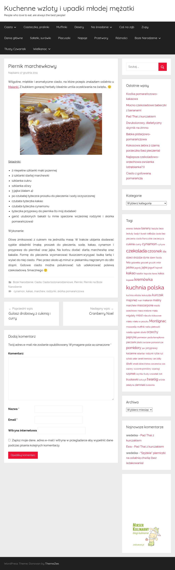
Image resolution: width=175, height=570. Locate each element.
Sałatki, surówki (40, 38)
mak (140, 300)
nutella (129, 332)
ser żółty (157, 359)
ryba (156, 353)
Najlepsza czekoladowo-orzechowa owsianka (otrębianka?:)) (142, 162)
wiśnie (162, 380)
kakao (29, 291)
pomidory (133, 348)
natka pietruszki (152, 327)
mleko (129, 321)
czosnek (154, 251)
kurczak (157, 295)
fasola (159, 257)
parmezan (142, 337)
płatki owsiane (144, 342)
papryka (131, 337)
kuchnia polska (145, 287)
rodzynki (51, 291)
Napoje (82, 38)
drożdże (137, 257)
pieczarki (131, 342)
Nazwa (13, 409)
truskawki (132, 379)
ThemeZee (52, 563)
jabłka (130, 267)
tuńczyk (142, 380)
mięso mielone (144, 311)
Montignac (157, 321)
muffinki (141, 327)
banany (146, 228)
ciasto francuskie (144, 238)
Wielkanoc (40, 49)
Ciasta (8, 27)
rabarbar (141, 353)
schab (129, 359)
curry (138, 244)
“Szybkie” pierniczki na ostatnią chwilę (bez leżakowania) (146, 458)
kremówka (143, 279)
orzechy (152, 332)
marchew (39, 291)
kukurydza (146, 295)
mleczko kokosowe (152, 316)
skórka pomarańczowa (70, 291)
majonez (131, 300)
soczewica (156, 364)
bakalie (137, 228)
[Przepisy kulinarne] (146, 546)
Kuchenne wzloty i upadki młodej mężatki (69, 8)
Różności (121, 38)
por (143, 348)
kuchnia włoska (133, 295)
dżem (152, 257)
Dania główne (13, 38)
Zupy (145, 27)
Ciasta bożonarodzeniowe (58, 282)
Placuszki (64, 38)
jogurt (151, 267)
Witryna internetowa (22, 430)
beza (161, 228)
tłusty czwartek (151, 374)
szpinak (131, 373)
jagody (137, 268)
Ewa (129, 446)
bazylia (154, 228)
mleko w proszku (141, 321)
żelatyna (130, 385)
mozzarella (131, 327)
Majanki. (13, 87)
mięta (155, 311)
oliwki (143, 332)
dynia (146, 257)
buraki (143, 234)
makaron (147, 300)
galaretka (135, 262)
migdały (130, 315)
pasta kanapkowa (155, 337)
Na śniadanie (100, 27)
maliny (157, 300)
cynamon (19, 291)
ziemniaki (140, 385)
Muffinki (61, 27)
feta (128, 262)
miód (139, 315)
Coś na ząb (126, 27)
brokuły (129, 234)
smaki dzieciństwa (141, 364)
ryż (161, 353)
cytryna (161, 244)
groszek (144, 262)
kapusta (147, 273)
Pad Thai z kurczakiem (141, 116)
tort (160, 374)
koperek (130, 280)
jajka (144, 267)
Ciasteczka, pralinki (36, 27)
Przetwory (101, 38)
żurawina (150, 385)
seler (135, 359)
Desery (79, 27)
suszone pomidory (142, 369)
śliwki (129, 363)
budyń (137, 234)
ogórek (136, 332)
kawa (154, 273)
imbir (158, 262)
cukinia (130, 244)
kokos (161, 273)
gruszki (152, 262)
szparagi (156, 369)
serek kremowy (145, 359)
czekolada (136, 250)
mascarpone (145, 305)
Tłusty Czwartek (15, 49)
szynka (139, 374)
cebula (151, 233)
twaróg (152, 379)
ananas (129, 228)
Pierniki (78, 282)
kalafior (139, 273)
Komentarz (15, 353)
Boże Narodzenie (146, 38)
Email (12, 419)
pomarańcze (157, 342)
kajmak (158, 268)
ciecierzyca (158, 238)
